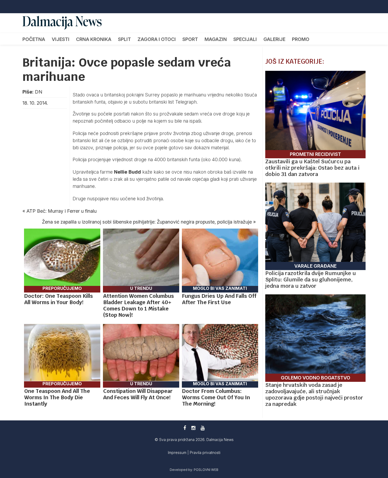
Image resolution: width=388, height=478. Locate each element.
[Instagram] (193, 428)
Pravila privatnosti (205, 452)
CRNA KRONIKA (93, 39)
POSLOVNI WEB (206, 470)
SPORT (190, 39)
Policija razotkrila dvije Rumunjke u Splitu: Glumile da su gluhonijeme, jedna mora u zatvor (310, 279)
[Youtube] (202, 428)
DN (38, 92)
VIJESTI (60, 39)
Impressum (177, 452)
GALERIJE (274, 39)
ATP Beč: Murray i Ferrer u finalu (61, 211)
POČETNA (33, 39)
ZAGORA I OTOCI (157, 39)
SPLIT (124, 39)
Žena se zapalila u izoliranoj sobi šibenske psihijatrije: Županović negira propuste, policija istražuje (147, 222)
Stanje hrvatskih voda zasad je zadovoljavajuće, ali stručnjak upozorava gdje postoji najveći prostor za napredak (314, 394)
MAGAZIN (216, 39)
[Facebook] (185, 428)
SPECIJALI (245, 39)
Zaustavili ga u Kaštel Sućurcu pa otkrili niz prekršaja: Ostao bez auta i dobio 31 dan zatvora (312, 168)
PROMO (300, 39)
